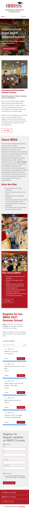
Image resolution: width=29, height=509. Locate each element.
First (4, 446)
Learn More (6, 130)
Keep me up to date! (9, 482)
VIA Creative (21, 506)
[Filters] (24, 344)
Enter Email (5, 459)
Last (4, 452)
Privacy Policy (21, 477)
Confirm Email (6, 465)
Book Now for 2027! (9, 48)
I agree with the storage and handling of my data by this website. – (15, 477)
